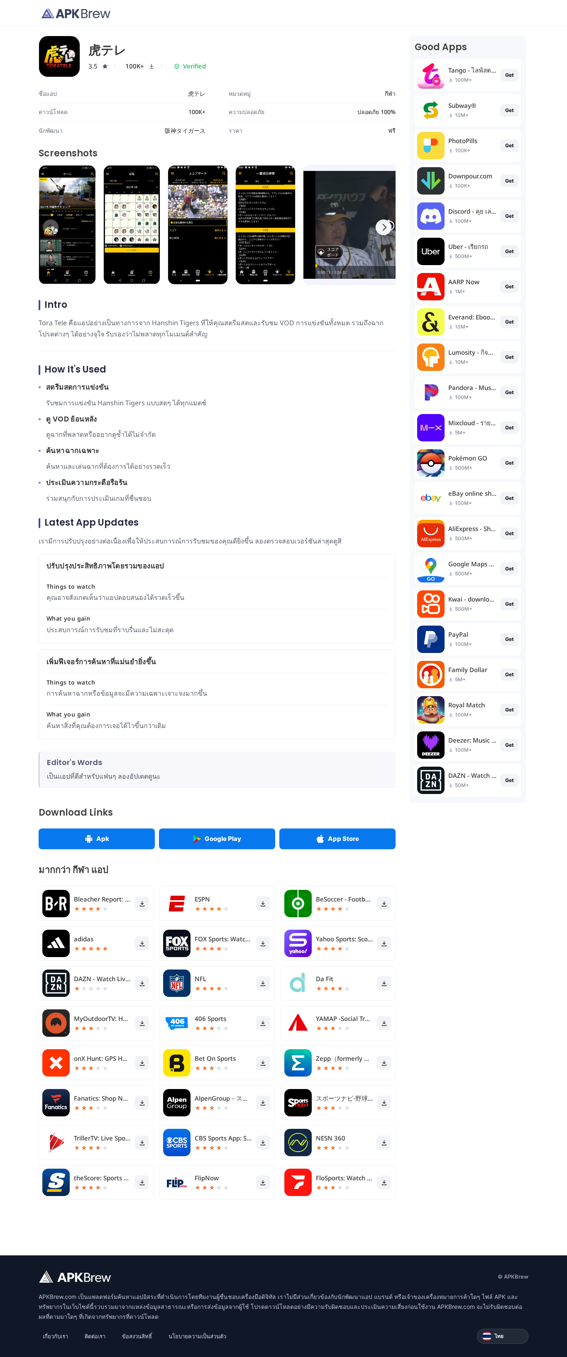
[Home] (75, 13)
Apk (102, 839)
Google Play (223, 839)
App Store (343, 839)
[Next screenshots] (383, 227)
